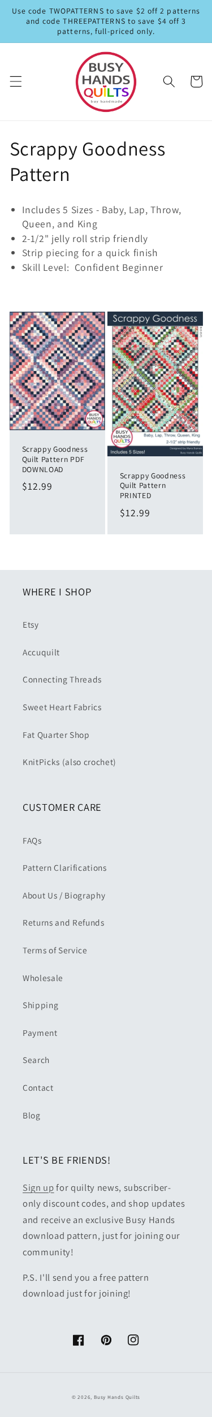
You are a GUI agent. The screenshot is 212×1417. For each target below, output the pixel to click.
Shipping (40, 1004)
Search (36, 1059)
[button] (15, 81)
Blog (32, 1115)
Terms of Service (55, 950)
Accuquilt (41, 652)
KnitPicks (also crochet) (69, 761)
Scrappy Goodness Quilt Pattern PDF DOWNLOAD (55, 459)
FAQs (32, 840)
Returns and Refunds (64, 922)
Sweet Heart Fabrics (62, 706)
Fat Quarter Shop (56, 734)
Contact (38, 1087)
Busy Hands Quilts (117, 1397)
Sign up (38, 1187)
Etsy (31, 624)
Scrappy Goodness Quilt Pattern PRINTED (153, 486)
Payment (40, 1032)
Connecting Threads (62, 679)
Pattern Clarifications (65, 867)
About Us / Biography (64, 895)
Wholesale (43, 977)
